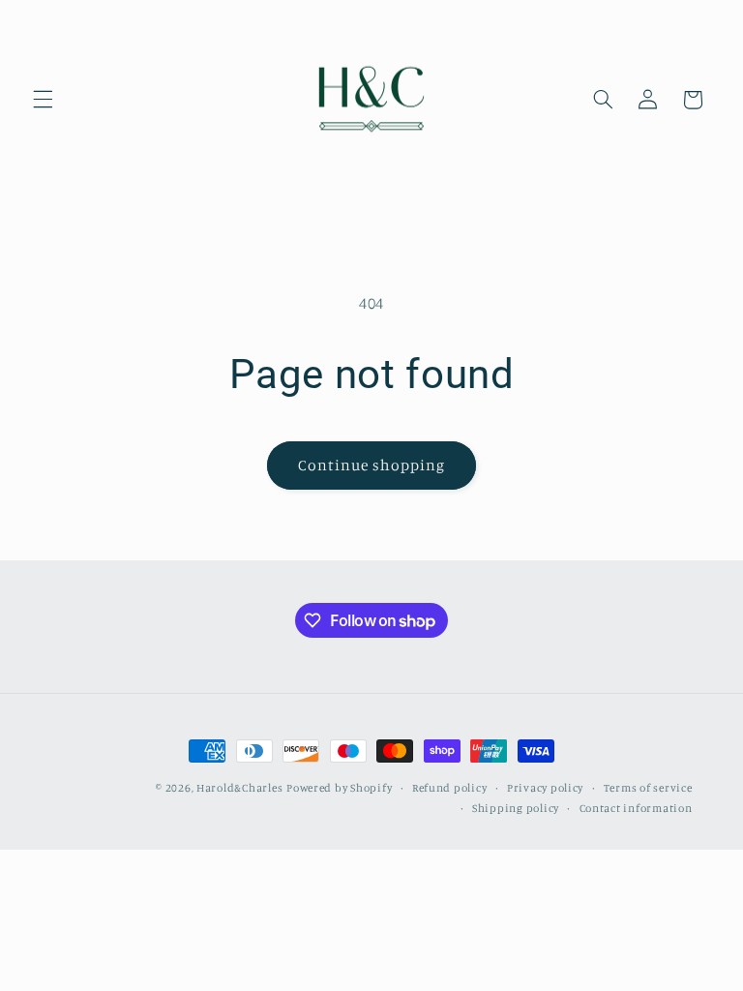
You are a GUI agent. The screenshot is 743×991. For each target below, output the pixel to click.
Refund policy (450, 788)
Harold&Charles (239, 788)
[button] (42, 99)
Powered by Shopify (339, 788)
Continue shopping (372, 465)
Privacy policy (545, 788)
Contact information (636, 808)
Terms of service (648, 788)
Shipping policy (515, 808)
